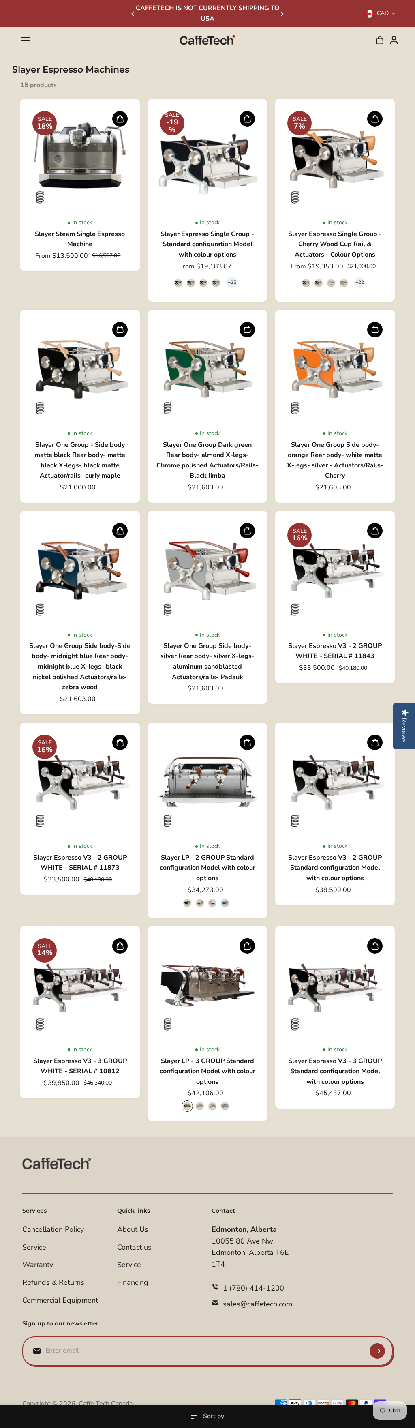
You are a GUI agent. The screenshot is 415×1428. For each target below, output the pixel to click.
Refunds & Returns (53, 1282)
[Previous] (133, 14)
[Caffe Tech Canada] (207, 40)
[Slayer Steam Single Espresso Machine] (80, 158)
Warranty (37, 1264)
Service (34, 1247)
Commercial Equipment (60, 1300)
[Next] (282, 14)
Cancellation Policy (53, 1229)
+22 (359, 282)
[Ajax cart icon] (380, 40)
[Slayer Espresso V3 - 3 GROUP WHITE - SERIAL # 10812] (80, 986)
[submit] (377, 1351)
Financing (132, 1282)
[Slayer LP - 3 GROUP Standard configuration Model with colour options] (207, 986)
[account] (394, 40)
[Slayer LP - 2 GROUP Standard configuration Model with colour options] (207, 782)
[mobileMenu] (25, 40)
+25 (232, 282)
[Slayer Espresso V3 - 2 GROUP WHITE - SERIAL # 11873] (80, 782)
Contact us (134, 1247)
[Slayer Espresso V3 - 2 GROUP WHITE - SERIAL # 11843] (335, 570)
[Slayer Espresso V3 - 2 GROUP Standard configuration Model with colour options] (335, 782)
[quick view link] (120, 119)
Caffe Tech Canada (106, 1403)
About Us (132, 1229)
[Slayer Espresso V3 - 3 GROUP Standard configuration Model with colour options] (335, 986)
